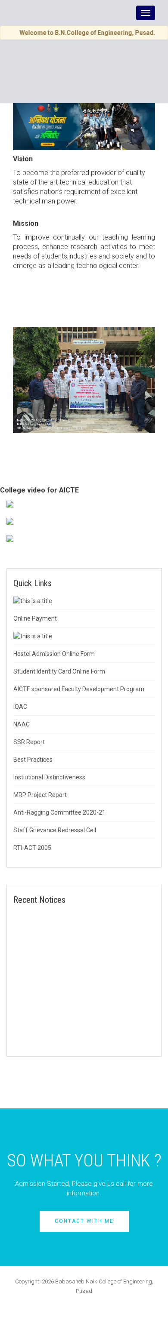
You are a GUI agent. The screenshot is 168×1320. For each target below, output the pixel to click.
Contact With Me (84, 1221)
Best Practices (33, 759)
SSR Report (29, 741)
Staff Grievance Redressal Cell (54, 830)
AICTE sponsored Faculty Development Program (78, 689)
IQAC (20, 706)
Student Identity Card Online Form (59, 671)
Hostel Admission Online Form (54, 653)
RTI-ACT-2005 (32, 847)
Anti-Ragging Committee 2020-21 (59, 812)
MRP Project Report (40, 794)
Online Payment (35, 618)
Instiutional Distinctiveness (49, 777)
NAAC (21, 724)
